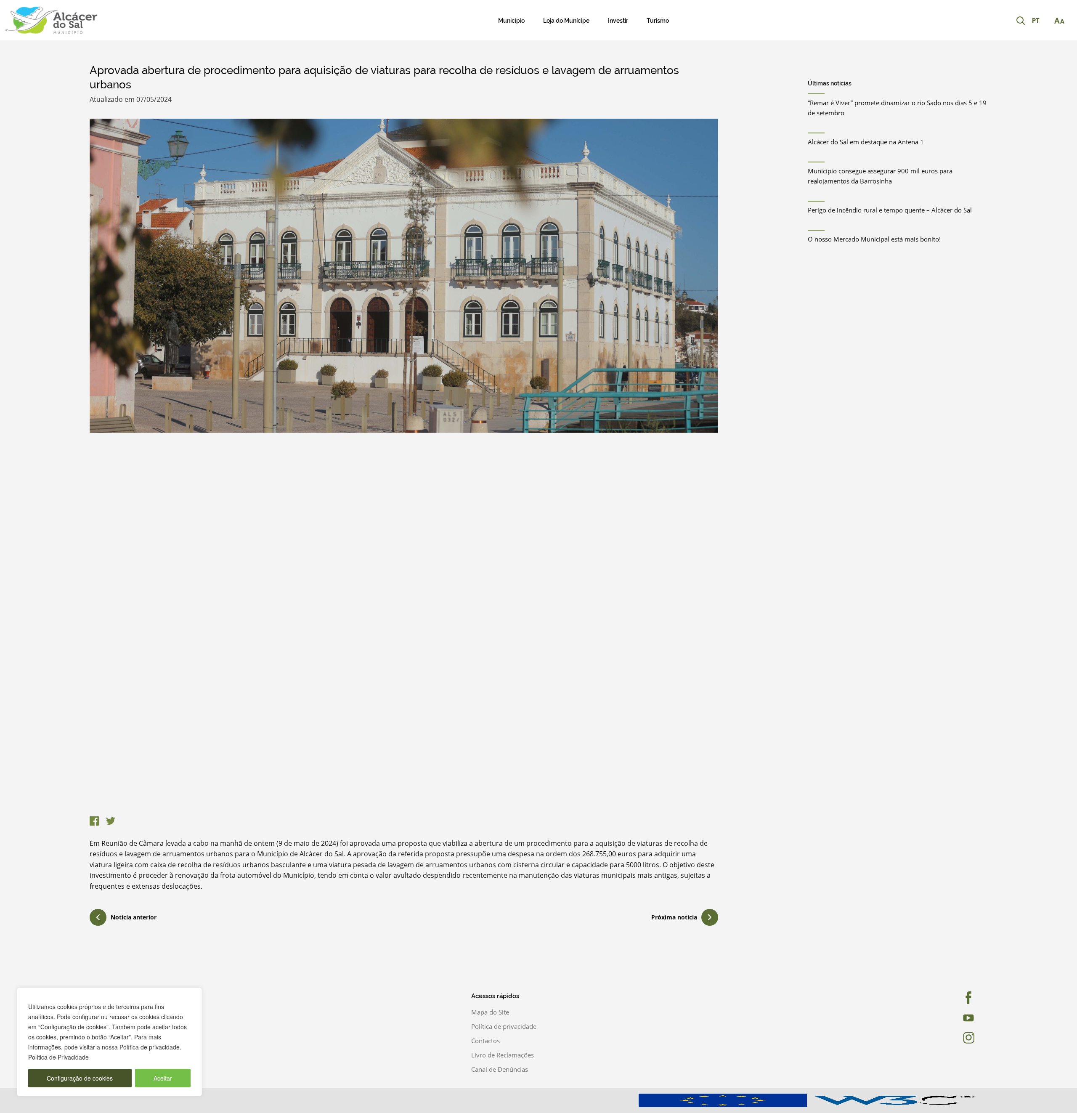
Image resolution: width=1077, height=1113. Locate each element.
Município (511, 20)
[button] (1040, 21)
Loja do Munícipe (566, 20)
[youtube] (943, 1018)
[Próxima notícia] (709, 917)
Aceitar (163, 1078)
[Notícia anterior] (98, 918)
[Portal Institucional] (112, 20)
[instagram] (943, 1038)
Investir (618, 20)
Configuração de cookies (80, 1078)
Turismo (658, 20)
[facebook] (943, 997)
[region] (109, 1042)
